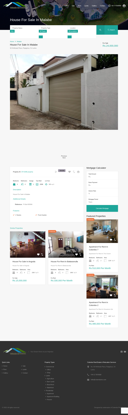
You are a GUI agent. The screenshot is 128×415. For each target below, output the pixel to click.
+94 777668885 (116, 5)
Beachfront (50, 384)
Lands (86, 6)
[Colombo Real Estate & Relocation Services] (14, 8)
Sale (73, 6)
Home (66, 6)
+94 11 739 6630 (95, 374)
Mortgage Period (93, 199)
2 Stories (18, 215)
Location (73, 28)
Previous (64, 156)
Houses (49, 399)
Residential (49, 390)
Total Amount (92, 174)
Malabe (19, 41)
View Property (27, 252)
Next (64, 158)
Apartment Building (53, 396)
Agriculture (50, 378)
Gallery (94, 6)
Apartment (50, 393)
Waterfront (50, 387)
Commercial (50, 366)
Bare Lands (50, 381)
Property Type (45, 28)
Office (49, 369)
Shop (48, 372)
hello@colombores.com (98, 379)
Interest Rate (92, 191)
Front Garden (42, 215)
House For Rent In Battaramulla (64, 261)
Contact (102, 6)
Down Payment (92, 182)
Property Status (17, 28)
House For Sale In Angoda (23, 261)
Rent (79, 6)
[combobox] (12, 31)
